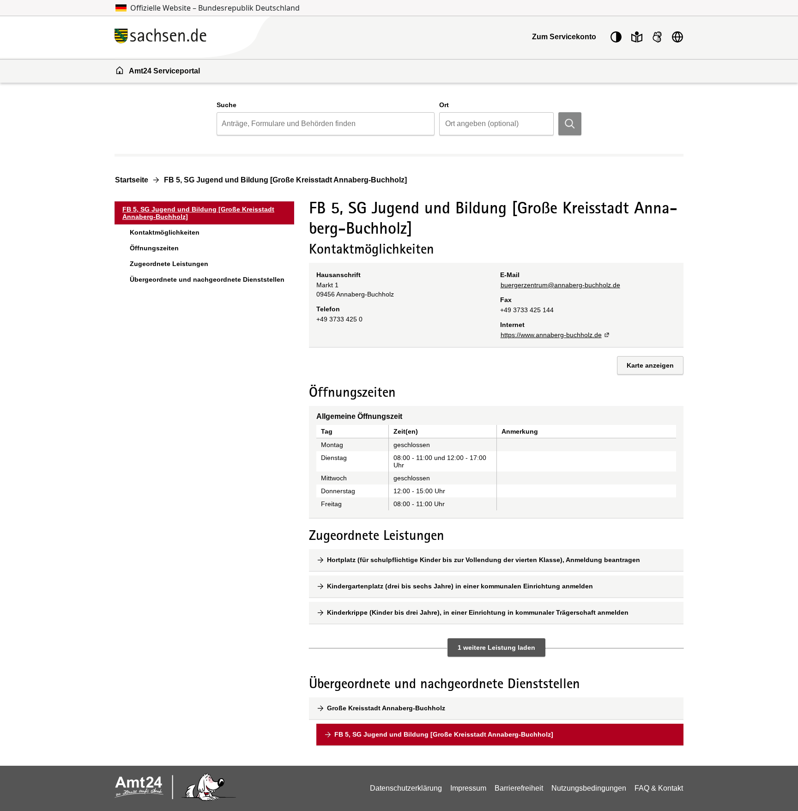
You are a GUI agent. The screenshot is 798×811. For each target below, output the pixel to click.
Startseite (131, 180)
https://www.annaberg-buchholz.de (556, 335)
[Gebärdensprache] (657, 37)
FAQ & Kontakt (659, 788)
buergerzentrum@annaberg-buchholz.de (560, 285)
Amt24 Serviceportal (164, 71)
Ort (444, 105)
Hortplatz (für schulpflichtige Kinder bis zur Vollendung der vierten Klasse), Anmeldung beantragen (483, 559)
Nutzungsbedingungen (588, 788)
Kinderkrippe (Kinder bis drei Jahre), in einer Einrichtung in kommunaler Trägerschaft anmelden (478, 612)
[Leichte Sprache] (637, 37)
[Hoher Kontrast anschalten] (616, 37)
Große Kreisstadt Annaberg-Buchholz (386, 708)
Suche (226, 105)
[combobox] (325, 123)
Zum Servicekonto (564, 37)
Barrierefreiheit (519, 788)
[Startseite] (214, 37)
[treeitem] (204, 212)
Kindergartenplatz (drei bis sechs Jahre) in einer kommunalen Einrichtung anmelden (460, 586)
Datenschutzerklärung (406, 788)
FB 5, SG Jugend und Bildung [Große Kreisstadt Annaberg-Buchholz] (285, 180)
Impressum (468, 788)
